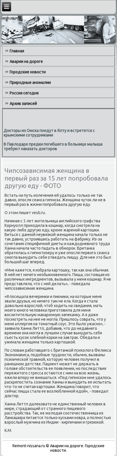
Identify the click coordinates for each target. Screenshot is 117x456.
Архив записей (23, 103)
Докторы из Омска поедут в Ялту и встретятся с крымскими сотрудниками (49, 132)
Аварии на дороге (26, 61)
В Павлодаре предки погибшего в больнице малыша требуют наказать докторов (53, 146)
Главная (17, 51)
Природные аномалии (30, 82)
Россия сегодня (24, 93)
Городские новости (28, 72)
